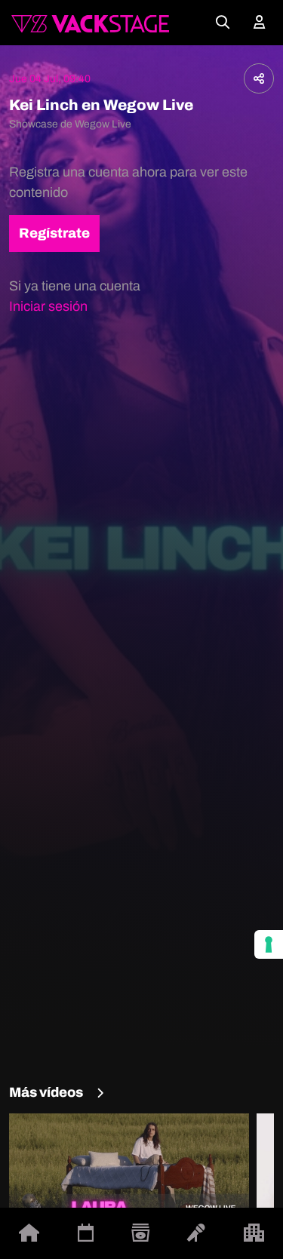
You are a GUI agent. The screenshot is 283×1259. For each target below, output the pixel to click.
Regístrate (54, 233)
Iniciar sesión (48, 306)
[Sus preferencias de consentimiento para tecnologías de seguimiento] (268, 944)
